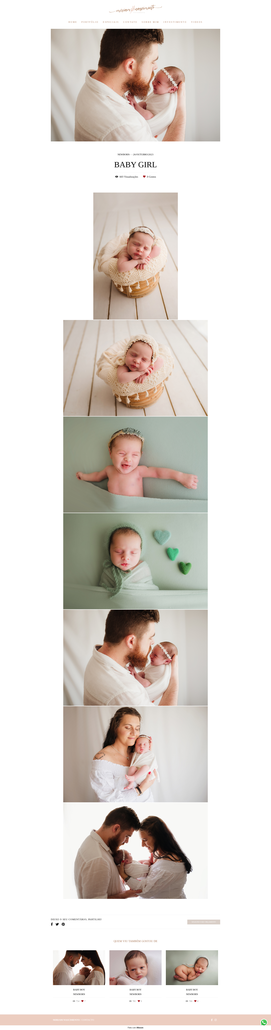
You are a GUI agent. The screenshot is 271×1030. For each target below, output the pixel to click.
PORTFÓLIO (90, 22)
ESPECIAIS (111, 22)
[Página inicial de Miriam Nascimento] (135, 9)
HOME (72, 22)
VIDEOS (197, 22)
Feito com (135, 1028)
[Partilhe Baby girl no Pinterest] (63, 924)
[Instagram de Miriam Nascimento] (216, 1020)
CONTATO (130, 22)
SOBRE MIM (150, 22)
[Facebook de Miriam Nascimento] (212, 1020)
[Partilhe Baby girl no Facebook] (52, 924)
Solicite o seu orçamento (204, 922)
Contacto (87, 1020)
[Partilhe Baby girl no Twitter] (57, 924)
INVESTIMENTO (175, 22)
